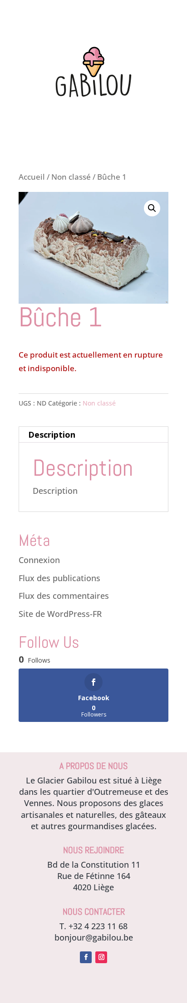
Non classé (71, 177)
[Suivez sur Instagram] (101, 957)
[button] (152, 208)
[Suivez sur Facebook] (86, 957)
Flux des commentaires (64, 595)
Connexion (39, 559)
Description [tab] (51, 434)
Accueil (32, 177)
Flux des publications (59, 578)
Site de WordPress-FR (60, 613)
